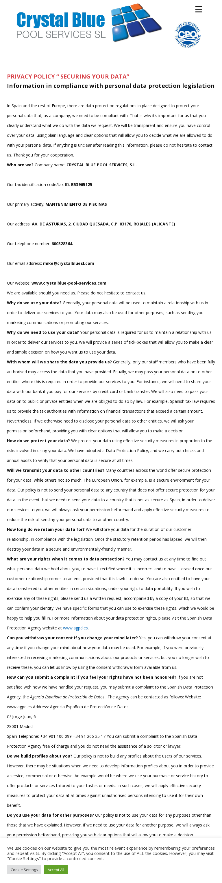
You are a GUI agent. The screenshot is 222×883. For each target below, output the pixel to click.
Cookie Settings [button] (24, 869)
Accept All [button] (56, 869)
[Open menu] (199, 9)
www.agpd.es (75, 628)
